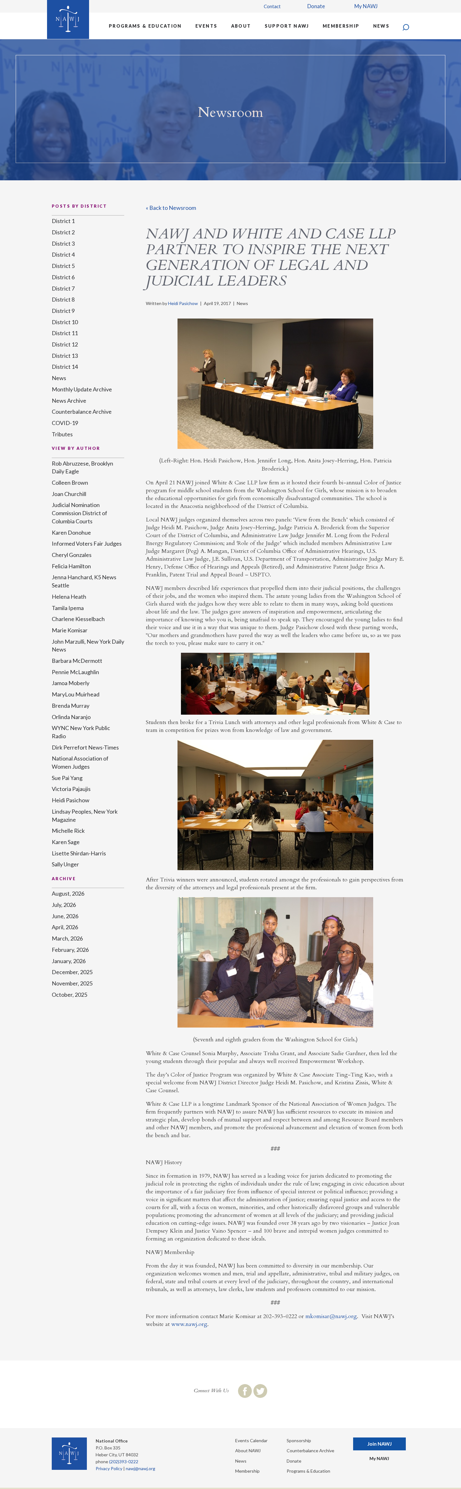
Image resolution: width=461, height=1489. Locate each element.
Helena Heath (69, 596)
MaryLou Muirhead (75, 694)
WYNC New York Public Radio (81, 731)
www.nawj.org (189, 1324)
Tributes (62, 434)
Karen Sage (66, 841)
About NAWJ (248, 1450)
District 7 (63, 288)
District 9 (63, 310)
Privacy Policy (109, 1468)
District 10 (65, 322)
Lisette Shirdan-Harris (79, 853)
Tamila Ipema (68, 607)
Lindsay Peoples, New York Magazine (85, 815)
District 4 (63, 254)
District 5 (63, 265)
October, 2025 (69, 994)
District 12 (65, 344)
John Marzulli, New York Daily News (88, 645)
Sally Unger (65, 864)
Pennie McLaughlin (75, 671)
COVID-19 (65, 422)
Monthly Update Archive (82, 389)
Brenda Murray (70, 705)
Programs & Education (145, 26)
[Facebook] (245, 1391)
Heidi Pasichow (183, 303)
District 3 (63, 243)
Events (206, 26)
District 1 (63, 220)
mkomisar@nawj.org (331, 1316)
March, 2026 (67, 938)
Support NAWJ (287, 26)
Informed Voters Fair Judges (87, 543)
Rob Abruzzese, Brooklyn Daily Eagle (82, 467)
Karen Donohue (71, 532)
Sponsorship (299, 1440)
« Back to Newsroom (171, 207)
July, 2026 (64, 904)
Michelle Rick (68, 830)
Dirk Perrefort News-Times (85, 747)
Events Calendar (251, 1440)
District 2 (63, 232)
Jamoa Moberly (70, 682)
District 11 (65, 333)
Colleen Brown (70, 482)
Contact (272, 6)
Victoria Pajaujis (71, 788)
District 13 (65, 355)
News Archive (69, 400)
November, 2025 (72, 983)
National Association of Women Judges (80, 762)
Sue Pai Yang (67, 777)
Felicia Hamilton (71, 566)
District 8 (63, 299)
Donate (316, 6)
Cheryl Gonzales (72, 554)
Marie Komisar (69, 630)
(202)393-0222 (123, 1461)
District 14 (65, 366)
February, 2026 (70, 949)
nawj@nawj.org (140, 1468)
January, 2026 (69, 960)
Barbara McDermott (77, 660)
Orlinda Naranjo (71, 716)
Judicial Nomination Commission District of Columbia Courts (79, 512)
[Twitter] (260, 1391)
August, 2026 (68, 893)
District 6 (63, 277)
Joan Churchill (69, 493)
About (241, 26)
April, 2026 (65, 927)
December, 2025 (72, 971)
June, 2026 (65, 916)
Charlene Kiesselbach (78, 618)
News (381, 26)
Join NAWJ (379, 1444)
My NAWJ (366, 6)
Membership (341, 26)
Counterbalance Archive (82, 411)
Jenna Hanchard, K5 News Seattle (84, 581)
